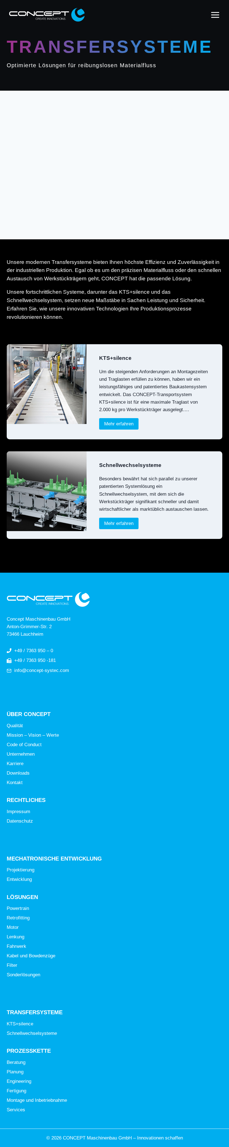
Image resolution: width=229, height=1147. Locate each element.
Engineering (19, 1081)
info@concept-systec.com (41, 670)
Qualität (15, 725)
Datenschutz (20, 821)
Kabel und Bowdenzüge (31, 955)
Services (16, 1109)
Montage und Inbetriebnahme (37, 1100)
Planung (15, 1071)
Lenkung (15, 936)
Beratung (16, 1062)
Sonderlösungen (23, 974)
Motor (13, 927)
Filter (12, 965)
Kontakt (15, 782)
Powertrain (18, 908)
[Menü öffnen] (215, 14)
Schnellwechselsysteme (130, 465)
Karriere (15, 763)
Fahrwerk (16, 946)
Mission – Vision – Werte (33, 735)
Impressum (18, 811)
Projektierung (20, 870)
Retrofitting (18, 918)
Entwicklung (19, 879)
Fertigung (16, 1090)
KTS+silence (115, 358)
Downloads (18, 773)
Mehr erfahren (121, 423)
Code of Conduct (24, 744)
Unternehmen (21, 754)
